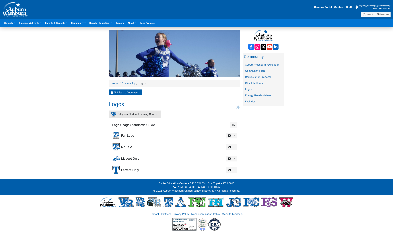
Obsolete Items (254, 83)
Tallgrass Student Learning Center (136, 114)
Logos (248, 89)
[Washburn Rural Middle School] (140, 202)
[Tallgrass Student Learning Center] (168, 202)
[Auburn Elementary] (180, 202)
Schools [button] (8, 23)
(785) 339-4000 (186, 186)
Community (254, 56)
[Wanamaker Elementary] (286, 202)
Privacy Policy (181, 214)
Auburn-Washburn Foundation (262, 64)
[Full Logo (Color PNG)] (229, 135)
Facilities (250, 101)
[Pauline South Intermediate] (269, 202)
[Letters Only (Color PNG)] (229, 170)
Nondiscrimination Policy (205, 214)
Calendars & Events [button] (29, 23)
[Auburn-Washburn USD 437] (108, 202)
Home (114, 83)
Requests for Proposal (258, 76)
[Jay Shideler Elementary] (233, 202)
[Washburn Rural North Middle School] (154, 202)
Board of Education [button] (99, 23)
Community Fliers (255, 70)
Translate (384, 14)
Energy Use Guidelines (258, 95)
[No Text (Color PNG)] (229, 147)
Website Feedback (232, 214)
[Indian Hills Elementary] (216, 202)
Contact (339, 7)
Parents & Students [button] (55, 23)
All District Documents (126, 92)
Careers (119, 23)
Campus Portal (323, 7)
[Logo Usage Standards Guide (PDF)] (233, 125)
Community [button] (77, 23)
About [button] (131, 23)
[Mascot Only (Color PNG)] (229, 158)
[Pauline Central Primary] (251, 202)
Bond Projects (147, 23)
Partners (166, 214)
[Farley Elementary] (197, 202)
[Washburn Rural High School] (126, 202)
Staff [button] (349, 7)
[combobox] (368, 14)
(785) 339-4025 (210, 186)
